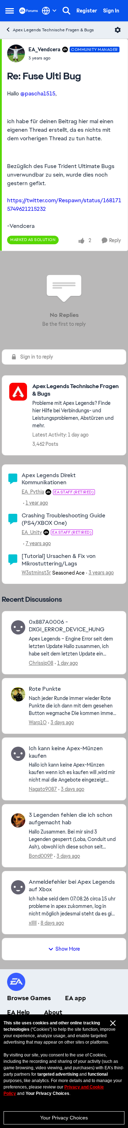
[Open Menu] (118, 30)
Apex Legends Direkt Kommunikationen (49, 478)
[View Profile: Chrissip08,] (18, 627)
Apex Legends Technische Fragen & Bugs (53, 30)
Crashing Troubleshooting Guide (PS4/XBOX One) (63, 519)
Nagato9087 (43, 789)
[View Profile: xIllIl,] (18, 887)
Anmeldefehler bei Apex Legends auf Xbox (72, 885)
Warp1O (38, 722)
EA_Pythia (33, 492)
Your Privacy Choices (64, 1118)
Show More (67, 949)
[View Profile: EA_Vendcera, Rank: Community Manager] (16, 53)
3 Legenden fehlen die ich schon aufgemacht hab (70, 818)
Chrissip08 (41, 663)
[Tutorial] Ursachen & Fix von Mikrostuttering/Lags (59, 559)
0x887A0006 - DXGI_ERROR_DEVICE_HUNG (67, 625)
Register (86, 10)
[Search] (66, 10)
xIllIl (33, 923)
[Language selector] (49, 11)
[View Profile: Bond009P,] (18, 820)
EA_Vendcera (44, 49)
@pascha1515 (37, 93)
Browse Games (29, 998)
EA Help (18, 1012)
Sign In (111, 10)
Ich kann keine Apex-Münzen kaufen (66, 752)
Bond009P (41, 856)
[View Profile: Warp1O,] (18, 694)
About (53, 1012)
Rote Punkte (45, 689)
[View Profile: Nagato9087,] (18, 754)
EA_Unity (32, 532)
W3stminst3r (36, 572)
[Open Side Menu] (9, 10)
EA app (75, 998)
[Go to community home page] (28, 10)
